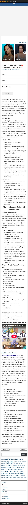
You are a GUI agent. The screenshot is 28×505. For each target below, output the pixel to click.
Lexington (22, 467)
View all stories (22, 42)
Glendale (9, 465)
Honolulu (19, 465)
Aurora (8, 459)
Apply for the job (7, 93)
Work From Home (5, 498)
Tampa (21, 477)
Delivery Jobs (5, 487)
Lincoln (2, 469)
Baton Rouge (3, 461)
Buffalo (8, 461)
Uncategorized (16, 69)
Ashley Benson (6, 69)
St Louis (14, 477)
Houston (23, 465)
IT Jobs (3, 489)
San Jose (3, 477)
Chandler (11, 461)
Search (23, 454)
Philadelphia (5, 473)
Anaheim (3, 459)
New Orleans (20, 469)
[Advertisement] (14, 21)
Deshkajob (25, 503)
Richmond (20, 473)
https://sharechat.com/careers (9, 352)
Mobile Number (6, 86)
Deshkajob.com (4, 1)
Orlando (21, 471)
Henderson (15, 465)
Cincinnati (3, 463)
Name (4, 74)
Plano (15, 473)
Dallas (17, 463)
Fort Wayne (21, 463)
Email (4, 80)
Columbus (10, 463)
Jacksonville (8, 467)
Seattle (11, 477)
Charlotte (15, 461)
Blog (3, 484)
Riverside (3, 475)
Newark (15, 469)
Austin (13, 459)
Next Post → (24, 449)
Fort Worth (3, 465)
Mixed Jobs (4, 491)
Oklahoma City (14, 471)
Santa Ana (7, 477)
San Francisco (20, 475)
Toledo (25, 477)
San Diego (12, 475)
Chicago (19, 461)
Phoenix (12, 473)
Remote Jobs (4, 493)
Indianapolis (3, 467)
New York (4, 471)
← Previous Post (5, 449)
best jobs (4, 482)
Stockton (18, 477)
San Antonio (8, 475)
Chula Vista (24, 461)
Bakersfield (19, 459)
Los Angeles (9, 469)
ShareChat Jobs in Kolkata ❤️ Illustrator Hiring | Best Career (12, 66)
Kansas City (15, 467)
